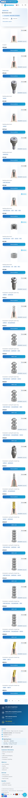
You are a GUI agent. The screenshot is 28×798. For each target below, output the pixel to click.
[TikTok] (11, 747)
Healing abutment (7, 96)
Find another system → (8, 21)
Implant (4, 44)
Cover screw (5, 70)
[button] (2, 5)
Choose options (14, 50)
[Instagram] (4, 747)
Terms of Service (12, 790)
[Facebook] (2, 747)
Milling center (5, 774)
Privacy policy (5, 790)
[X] (9, 747)
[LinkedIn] (8, 747)
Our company (5, 764)
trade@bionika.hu (7, 734)
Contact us (5, 736)
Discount (4, 769)
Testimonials (5, 778)
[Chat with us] (25, 795)
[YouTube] (6, 747)
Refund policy (20, 790)
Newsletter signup (6, 785)
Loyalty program (6, 783)
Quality (4, 766)
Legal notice (5, 768)
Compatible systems (7, 776)
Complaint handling (7, 759)
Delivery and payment (7, 751)
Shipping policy (5, 792)
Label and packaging (7, 755)
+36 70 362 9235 (17, 732)
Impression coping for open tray (10, 292)
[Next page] (22, 700)
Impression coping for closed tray (10, 461)
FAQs (3, 753)
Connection (15, 18)
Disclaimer (5, 757)
